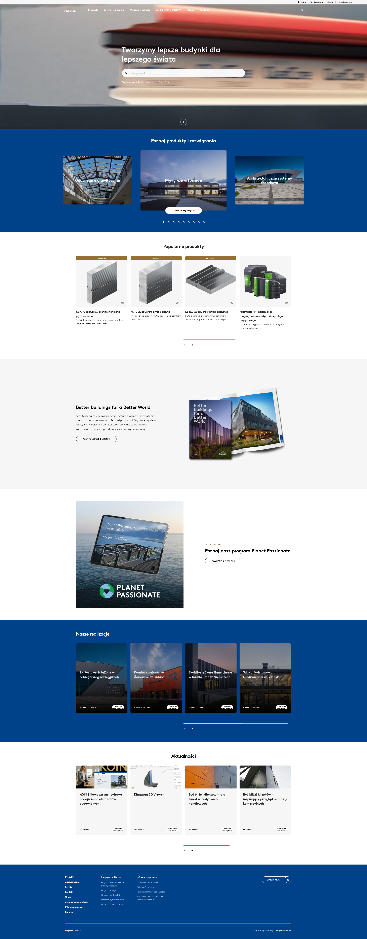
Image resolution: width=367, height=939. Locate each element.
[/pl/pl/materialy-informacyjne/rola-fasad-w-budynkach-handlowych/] (211, 800)
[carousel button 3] (173, 222)
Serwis (68, 886)
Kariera (330, 2)
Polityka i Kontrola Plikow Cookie (151, 892)
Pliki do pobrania (316, 2)
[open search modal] (302, 10)
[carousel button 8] (199, 222)
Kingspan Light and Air (110, 895)
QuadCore (164, 82)
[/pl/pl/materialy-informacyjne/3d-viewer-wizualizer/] (156, 800)
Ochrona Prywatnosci (146, 887)
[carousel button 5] (184, 222)
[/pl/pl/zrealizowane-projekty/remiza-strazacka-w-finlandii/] (156, 678)
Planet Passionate (344, 2)
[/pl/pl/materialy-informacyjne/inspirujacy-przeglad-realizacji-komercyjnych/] (265, 800)
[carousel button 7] (194, 222)
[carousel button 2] (168, 222)
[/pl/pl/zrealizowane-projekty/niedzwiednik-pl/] (265, 678)
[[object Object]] (101, 281)
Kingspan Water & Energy (112, 904)
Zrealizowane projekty (168, 9)
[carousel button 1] (163, 222)
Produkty (69, 876)
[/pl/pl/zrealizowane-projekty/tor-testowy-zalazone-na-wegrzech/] (101, 678)
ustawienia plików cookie (147, 882)
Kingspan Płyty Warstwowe (112, 899)
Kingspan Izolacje (108, 890)
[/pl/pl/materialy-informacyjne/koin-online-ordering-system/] (101, 800)
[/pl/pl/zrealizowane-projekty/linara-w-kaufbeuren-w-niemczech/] (211, 678)
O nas (68, 897)
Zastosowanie (72, 881)
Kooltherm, (152, 82)
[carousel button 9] (204, 222)
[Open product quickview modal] (122, 303)
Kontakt (69, 892)
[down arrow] (183, 122)
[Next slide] (192, 345)
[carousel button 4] (178, 222)
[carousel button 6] (189, 222)
